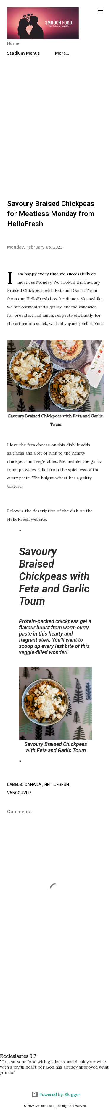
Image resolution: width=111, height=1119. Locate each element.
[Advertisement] (55, 125)
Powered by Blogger (59, 1094)
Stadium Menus (23, 53)
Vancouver (19, 792)
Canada (33, 784)
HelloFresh (57, 784)
